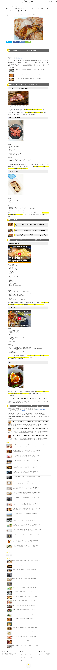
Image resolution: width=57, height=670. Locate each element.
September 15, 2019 (21, 410)
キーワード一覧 (40, 653)
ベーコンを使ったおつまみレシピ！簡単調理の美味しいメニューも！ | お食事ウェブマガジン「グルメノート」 (30, 436)
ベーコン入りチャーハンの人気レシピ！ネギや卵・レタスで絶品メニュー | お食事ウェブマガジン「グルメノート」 (30, 429)
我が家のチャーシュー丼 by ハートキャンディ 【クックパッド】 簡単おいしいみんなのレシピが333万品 (30, 399)
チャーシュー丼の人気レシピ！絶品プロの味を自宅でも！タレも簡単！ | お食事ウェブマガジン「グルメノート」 (30, 422)
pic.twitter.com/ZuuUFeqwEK (24, 57)
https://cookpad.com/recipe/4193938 (15, 195)
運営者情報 (48, 653)
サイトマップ (48, 654)
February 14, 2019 (19, 58)
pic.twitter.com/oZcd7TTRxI (41, 409)
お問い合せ (40, 654)
